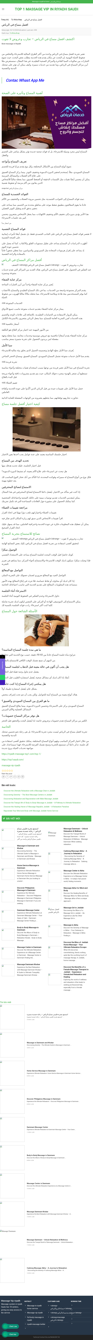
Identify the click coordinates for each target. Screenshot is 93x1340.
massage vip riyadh (11, 765)
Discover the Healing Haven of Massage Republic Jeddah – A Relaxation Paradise (36, 807)
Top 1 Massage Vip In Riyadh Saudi (46, 9)
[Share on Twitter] (11, 777)
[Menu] (3, 9)
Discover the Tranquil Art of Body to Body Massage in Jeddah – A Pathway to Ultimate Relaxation (42, 803)
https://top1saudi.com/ (13, 759)
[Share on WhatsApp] (3, 777)
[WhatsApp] (2, 677)
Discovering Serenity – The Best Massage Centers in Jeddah (28, 795)
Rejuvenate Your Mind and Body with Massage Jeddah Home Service (31, 811)
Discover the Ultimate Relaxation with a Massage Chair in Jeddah (29, 791)
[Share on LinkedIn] (22, 777)
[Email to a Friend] (15, 777)
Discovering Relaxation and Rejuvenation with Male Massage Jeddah (31, 799)
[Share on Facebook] (7, 777)
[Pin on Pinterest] (19, 777)
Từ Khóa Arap (15, 33)
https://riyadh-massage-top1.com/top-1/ (21, 754)
